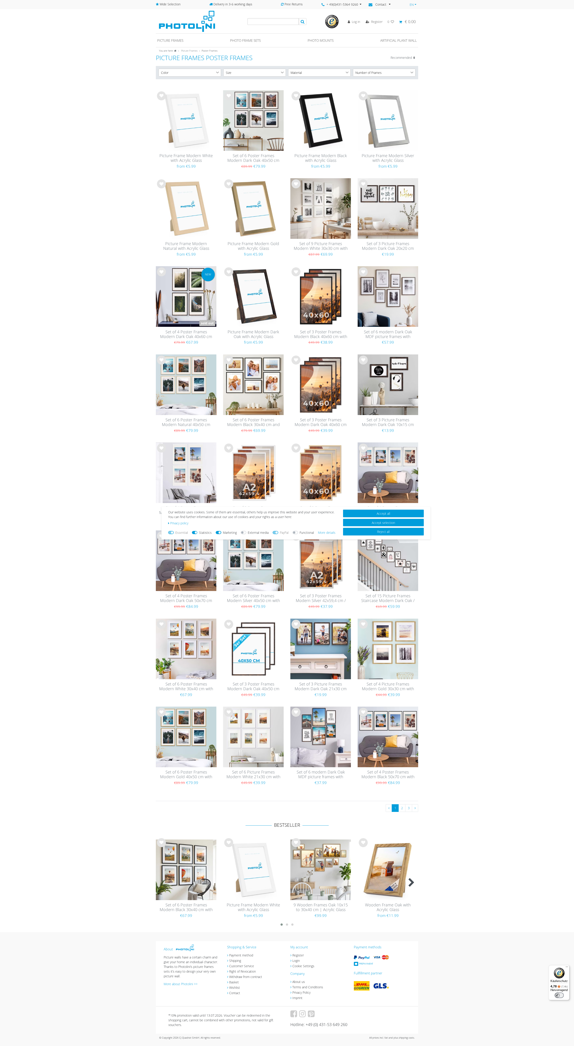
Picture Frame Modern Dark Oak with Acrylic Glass (253, 334)
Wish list (161, 99)
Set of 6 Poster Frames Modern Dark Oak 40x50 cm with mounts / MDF (253, 158)
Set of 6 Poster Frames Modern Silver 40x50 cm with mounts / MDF (253, 598)
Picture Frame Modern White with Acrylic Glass (186, 158)
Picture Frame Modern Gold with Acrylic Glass (253, 246)
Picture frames (170, 40)
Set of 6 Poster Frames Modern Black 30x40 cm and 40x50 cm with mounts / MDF (253, 422)
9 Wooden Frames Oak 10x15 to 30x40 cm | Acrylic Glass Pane (321, 907)
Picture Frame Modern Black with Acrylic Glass (320, 158)
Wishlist (234, 987)
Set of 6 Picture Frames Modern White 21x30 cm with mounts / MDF (253, 775)
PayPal (284, 532)
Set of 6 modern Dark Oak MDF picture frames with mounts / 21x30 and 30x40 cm (388, 334)
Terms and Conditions (307, 987)
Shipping (235, 960)
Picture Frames (189, 50)
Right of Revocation (242, 971)
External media (258, 532)
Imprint (297, 998)
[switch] (559, 995)
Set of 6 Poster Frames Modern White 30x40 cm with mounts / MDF (186, 687)
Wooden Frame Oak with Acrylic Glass (388, 907)
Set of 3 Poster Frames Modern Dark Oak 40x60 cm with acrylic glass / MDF (321, 422)
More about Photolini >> (181, 984)
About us (298, 982)
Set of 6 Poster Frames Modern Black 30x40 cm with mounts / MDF (186, 907)
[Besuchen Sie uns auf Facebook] (294, 1015)
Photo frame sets (245, 40)
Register (298, 955)
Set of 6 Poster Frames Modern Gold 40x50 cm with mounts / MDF (186, 775)
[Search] (303, 21)
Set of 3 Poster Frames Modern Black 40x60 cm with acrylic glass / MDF (320, 334)
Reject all (383, 532)
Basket (234, 982)
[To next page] (415, 808)
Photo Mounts (321, 40)
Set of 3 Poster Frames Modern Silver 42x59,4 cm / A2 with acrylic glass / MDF (321, 598)
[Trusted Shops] (332, 21)
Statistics (205, 532)
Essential (181, 532)
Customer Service (241, 966)
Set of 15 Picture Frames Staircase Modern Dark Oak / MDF (388, 598)
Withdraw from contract (245, 977)
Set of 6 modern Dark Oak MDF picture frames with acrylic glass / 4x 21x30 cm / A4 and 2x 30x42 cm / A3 (321, 775)
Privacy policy (179, 523)
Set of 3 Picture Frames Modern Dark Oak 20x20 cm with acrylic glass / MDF (388, 246)
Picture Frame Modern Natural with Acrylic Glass (186, 246)
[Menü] (567, 968)
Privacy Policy (301, 992)
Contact (234, 993)
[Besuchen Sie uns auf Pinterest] (312, 1015)
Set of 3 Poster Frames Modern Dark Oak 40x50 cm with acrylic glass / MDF (253, 687)
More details (326, 532)
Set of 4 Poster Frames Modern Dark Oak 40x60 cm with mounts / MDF (186, 334)
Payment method (241, 955)
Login (296, 960)
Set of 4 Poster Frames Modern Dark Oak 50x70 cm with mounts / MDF (186, 598)
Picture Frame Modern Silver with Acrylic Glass (388, 158)
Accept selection (383, 522)
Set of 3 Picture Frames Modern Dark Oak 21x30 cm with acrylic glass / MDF (321, 687)
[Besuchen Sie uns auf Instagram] (303, 1015)
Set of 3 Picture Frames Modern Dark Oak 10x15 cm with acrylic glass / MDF (388, 422)
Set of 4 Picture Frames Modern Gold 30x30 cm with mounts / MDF (388, 687)
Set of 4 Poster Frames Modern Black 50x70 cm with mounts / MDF (388, 775)
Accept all (383, 513)
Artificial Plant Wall (398, 40)
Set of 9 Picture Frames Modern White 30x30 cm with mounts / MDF (321, 246)
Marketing (230, 532)
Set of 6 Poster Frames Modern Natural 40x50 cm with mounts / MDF (186, 422)
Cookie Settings (303, 966)
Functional (307, 532)
